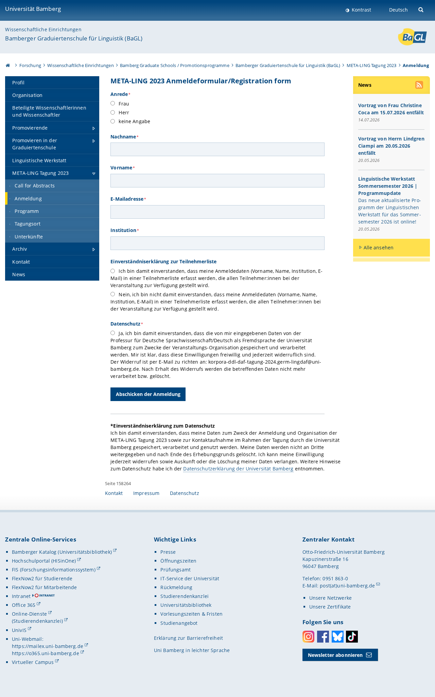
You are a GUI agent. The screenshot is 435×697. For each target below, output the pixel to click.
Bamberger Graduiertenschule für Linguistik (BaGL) (73, 38)
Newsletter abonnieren (335, 655)
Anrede (120, 94)
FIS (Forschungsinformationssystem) (53, 569)
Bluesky (338, 637)
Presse (168, 552)
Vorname (122, 167)
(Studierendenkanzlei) (37, 621)
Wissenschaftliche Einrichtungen (43, 29)
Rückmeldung (176, 587)
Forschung (30, 65)
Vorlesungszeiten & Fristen (191, 614)
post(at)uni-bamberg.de (347, 585)
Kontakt (114, 493)
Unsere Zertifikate (330, 606)
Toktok (352, 637)
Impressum (146, 493)
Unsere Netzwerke (330, 598)
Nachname (124, 136)
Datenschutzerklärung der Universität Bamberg (238, 468)
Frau (123, 103)
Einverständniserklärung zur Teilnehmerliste (163, 261)
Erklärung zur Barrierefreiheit (188, 638)
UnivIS (19, 630)
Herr (123, 112)
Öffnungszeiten (178, 561)
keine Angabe (133, 121)
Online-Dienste (29, 614)
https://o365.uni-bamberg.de (45, 653)
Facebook (323, 637)
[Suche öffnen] (421, 9)
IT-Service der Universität (189, 578)
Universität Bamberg (33, 9)
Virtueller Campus (33, 662)
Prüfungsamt (175, 569)
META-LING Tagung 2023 (372, 65)
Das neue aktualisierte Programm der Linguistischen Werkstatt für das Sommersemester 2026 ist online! (389, 211)
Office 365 (23, 605)
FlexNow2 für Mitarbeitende (44, 587)
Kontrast (360, 9)
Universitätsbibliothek (185, 605)
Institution (124, 230)
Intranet (21, 596)
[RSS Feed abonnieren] (419, 85)
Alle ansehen (379, 247)
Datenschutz (126, 323)
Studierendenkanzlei (184, 596)
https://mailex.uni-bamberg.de (47, 646)
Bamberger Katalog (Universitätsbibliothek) (62, 552)
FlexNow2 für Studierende (42, 578)
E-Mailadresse (128, 199)
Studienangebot (178, 623)
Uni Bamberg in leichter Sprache (192, 650)
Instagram (308, 637)
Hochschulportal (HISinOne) (44, 561)
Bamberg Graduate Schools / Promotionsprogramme (174, 65)
